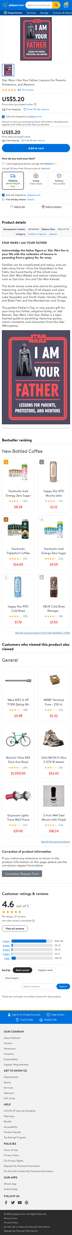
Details (30, 199)
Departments (15, 12)
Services (31, 12)
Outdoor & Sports (37, 234)
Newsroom (10, 1048)
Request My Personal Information (22, 1166)
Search (63, 986)
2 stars (6, 954)
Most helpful (12, 978)
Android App (10, 1189)
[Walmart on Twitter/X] (13, 1202)
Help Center (58, 1014)
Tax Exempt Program (15, 1137)
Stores (7, 1082)
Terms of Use (11, 1150)
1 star (7, 958)
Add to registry (54, 206)
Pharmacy (9, 1116)
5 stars (6, 941)
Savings (44, 12)
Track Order (26, 1019)
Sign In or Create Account (26, 1014)
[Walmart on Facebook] (6, 1202)
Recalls (7, 1121)
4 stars (6, 945)
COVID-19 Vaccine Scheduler (20, 1110)
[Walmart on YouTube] (20, 1202)
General (53, 234)
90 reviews (28, 89)
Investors (9, 1053)
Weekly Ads (50, 1019)
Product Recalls (12, 1132)
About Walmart (12, 1038)
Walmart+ (9, 1093)
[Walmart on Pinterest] (27, 1202)
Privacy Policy (11, 1155)
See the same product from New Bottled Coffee (42, 632)
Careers (8, 1043)
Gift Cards (9, 1098)
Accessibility (10, 1127)
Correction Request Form (22, 874)
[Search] (56, 5)
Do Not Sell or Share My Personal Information (28, 1171)
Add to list (19, 206)
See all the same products (55, 841)
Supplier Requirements (16, 1064)
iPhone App (10, 1183)
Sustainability (11, 1059)
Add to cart (36, 148)
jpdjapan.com (35, 116)
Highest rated (45, 970)
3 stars (6, 949)
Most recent (22, 970)
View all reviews (15, 928)
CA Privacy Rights (13, 1160)
